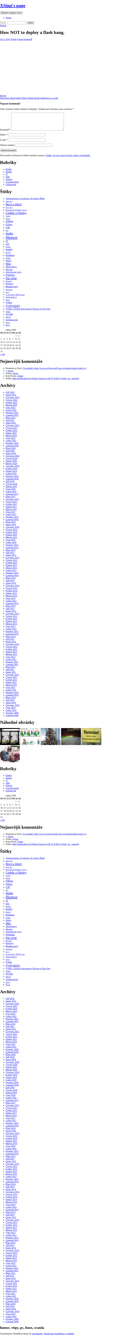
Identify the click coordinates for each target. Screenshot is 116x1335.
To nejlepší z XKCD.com (15, 295)
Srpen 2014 (11, 583)
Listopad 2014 (12, 575)
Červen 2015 (11, 560)
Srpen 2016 (11, 524)
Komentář (5, 129)
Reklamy (10, 284)
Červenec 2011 (12, 675)
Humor (3, 25)
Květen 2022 (11, 402)
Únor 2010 (10, 708)
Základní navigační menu (11, 13)
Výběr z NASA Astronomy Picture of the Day (28, 309)
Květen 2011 (11, 680)
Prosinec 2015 (12, 545)
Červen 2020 (11, 458)
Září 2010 (10, 700)
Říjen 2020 (11, 448)
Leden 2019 (11, 474)
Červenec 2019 (12, 466)
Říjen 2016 (11, 522)
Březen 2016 (11, 537)
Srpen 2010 (11, 702)
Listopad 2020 (12, 446)
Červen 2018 (11, 484)
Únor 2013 (10, 626)
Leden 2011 (11, 690)
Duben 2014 (11, 593)
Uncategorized (12, 182)
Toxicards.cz (11, 297)
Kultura (10, 255)
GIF (8, 227)
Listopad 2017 (12, 494)
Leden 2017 (11, 514)
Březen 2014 (11, 596)
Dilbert (9, 221)
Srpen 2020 (11, 453)
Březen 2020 (11, 463)
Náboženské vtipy (14, 272)
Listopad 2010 (12, 695)
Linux (8, 258)
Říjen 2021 (11, 418)
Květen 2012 (11, 649)
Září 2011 (10, 669)
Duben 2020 (11, 461)
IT (7, 174)
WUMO (9, 314)
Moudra (9, 269)
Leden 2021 (11, 440)
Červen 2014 (11, 588)
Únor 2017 (10, 512)
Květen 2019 (11, 468)
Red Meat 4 (14, 98)
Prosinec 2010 (12, 692)
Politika (10, 274)
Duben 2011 (11, 682)
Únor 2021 (10, 438)
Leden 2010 (11, 710)
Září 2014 (10, 580)
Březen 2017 (11, 509)
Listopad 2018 (12, 479)
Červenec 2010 (12, 705)
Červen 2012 (11, 647)
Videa (9, 302)
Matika (8, 261)
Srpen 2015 (11, 555)
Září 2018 (10, 481)
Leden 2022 (11, 410)
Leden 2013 (11, 629)
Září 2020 (10, 451)
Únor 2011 (10, 687)
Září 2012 (10, 639)
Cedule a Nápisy (16, 213)
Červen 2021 (11, 428)
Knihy (9, 249)
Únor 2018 (10, 489)
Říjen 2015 (11, 550)
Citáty (8, 216)
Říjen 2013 (11, 606)
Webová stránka (7, 145)
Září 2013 (10, 608)
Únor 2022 (10, 407)
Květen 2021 (11, 430)
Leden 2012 (11, 659)
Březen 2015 (11, 568)
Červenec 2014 (12, 585)
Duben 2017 (11, 507)
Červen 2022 (11, 400)
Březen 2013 (11, 624)
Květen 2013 (11, 619)
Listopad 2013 (12, 603)
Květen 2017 (11, 504)
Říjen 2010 (11, 697)
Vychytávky (13, 305)
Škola (8, 325)
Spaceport (9, 290)
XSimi (13, 39)
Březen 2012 (11, 654)
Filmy (9, 224)
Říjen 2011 (10, 667)
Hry (7, 231)
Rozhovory (12, 286)
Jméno (3, 134)
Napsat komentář (24, 39)
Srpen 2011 (11, 672)
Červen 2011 (11, 677)
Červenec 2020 (12, 456)
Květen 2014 (11, 591)
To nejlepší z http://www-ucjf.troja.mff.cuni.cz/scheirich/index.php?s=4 (54, 368)
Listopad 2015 (12, 547)
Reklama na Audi (43, 98)
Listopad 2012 (12, 634)
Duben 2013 (11, 621)
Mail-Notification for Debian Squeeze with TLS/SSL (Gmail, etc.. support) (45, 378)
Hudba (9, 169)
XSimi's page (12, 5)
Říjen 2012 (11, 636)
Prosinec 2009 (12, 713)
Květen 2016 (11, 532)
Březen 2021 (11, 435)
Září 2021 (10, 420)
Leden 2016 (11, 542)
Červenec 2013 (12, 613)
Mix (8, 263)
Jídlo (7, 244)
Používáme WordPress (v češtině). (59, 1333)
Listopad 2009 (12, 715)
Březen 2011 (11, 685)
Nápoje (9, 179)
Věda (8, 312)
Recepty (9, 281)
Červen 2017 (11, 502)
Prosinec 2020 (12, 443)
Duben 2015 (11, 565)
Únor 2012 (10, 657)
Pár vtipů (11, 278)
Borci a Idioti (14, 204)
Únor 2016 (10, 540)
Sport (7, 292)
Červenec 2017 (12, 499)
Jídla (8, 177)
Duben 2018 (11, 486)
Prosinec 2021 (12, 412)
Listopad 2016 (12, 519)
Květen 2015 (11, 563)
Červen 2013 (11, 616)
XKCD (8, 317)
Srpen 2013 (11, 611)
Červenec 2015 (12, 557)
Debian (8, 219)
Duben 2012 (11, 652)
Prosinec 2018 (12, 476)
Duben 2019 (11, 471)
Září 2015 (10, 552)
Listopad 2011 (12, 664)
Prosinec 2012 (12, 631)
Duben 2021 (11, 433)
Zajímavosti (11, 184)
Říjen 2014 (11, 578)
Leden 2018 (11, 491)
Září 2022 (10, 392)
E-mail (4, 140)
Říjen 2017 (11, 496)
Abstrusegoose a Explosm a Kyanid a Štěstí (25, 198)
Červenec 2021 (12, 425)
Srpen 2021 (11, 423)
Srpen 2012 (11, 641)
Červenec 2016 (12, 527)
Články (8, 323)
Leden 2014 (11, 601)
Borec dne (9, 207)
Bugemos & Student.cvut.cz (16, 210)
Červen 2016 (11, 529)
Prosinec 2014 (12, 573)
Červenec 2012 (12, 644)
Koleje (8, 252)
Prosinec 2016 (12, 517)
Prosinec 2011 (12, 662)
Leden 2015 (11, 570)
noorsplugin (37, 1333)
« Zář (2, 354)
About (8, 18)
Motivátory (11, 266)
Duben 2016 (11, 535)
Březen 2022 (11, 405)
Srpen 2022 (11, 395)
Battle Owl (9, 201)
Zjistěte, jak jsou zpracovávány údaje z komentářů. (67, 155)
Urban (8, 300)
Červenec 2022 (12, 397)
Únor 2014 (10, 598)
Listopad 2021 (12, 415)
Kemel (8, 247)
